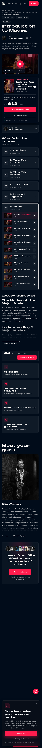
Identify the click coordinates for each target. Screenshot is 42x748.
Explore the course (20, 115)
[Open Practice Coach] (36, 691)
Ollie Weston (15, 39)
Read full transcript (11, 343)
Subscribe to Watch (21, 110)
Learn (9, 3)
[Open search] (25, 3)
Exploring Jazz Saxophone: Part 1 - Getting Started (20, 12)
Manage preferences (22, 739)
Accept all (21, 734)
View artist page (19, 536)
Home (4, 10)
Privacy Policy (29, 742)
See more (5, 536)
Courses (11, 10)
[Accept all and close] (37, 703)
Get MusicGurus (20, 572)
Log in (33, 3)
